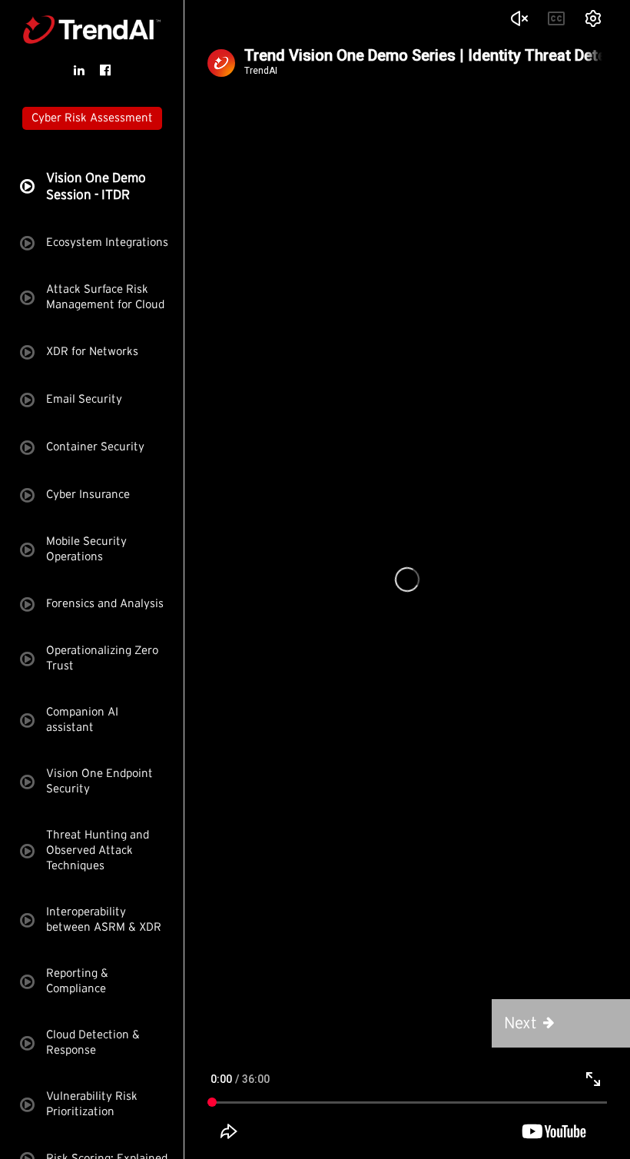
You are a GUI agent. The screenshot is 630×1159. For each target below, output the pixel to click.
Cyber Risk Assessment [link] (92, 118)
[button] (561, 1023)
